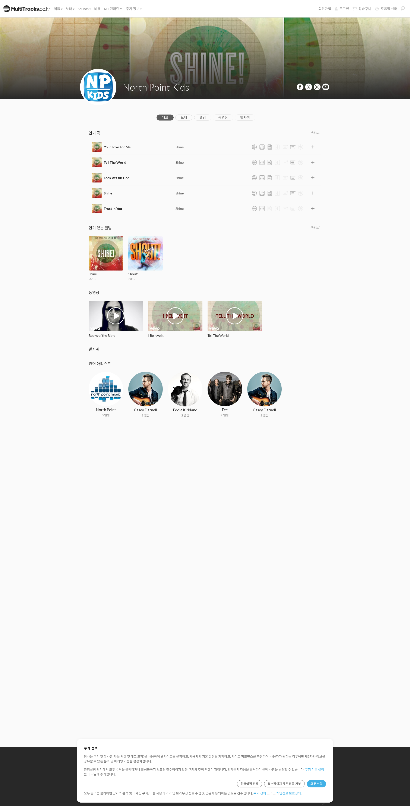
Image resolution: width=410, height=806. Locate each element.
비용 (97, 9)
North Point (106, 409)
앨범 (202, 117)
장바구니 (365, 9)
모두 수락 (316, 783)
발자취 (245, 117)
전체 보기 (315, 132)
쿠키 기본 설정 (314, 769)
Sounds (83, 9)
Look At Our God (116, 178)
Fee (225, 409)
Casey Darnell (145, 410)
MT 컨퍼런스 (113, 9)
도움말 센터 (389, 9)
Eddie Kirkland (185, 410)
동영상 (223, 117)
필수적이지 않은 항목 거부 (284, 783)
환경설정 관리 (249, 783)
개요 (165, 117)
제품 (57, 9)
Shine (180, 147)
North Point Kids (156, 87)
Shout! (133, 274)
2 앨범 (145, 415)
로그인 (344, 9)
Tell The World (115, 162)
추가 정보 (132, 9)
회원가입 (324, 9)
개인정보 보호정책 (288, 793)
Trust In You (113, 208)
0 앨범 (106, 415)
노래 (69, 9)
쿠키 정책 (259, 793)
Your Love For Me (117, 147)
